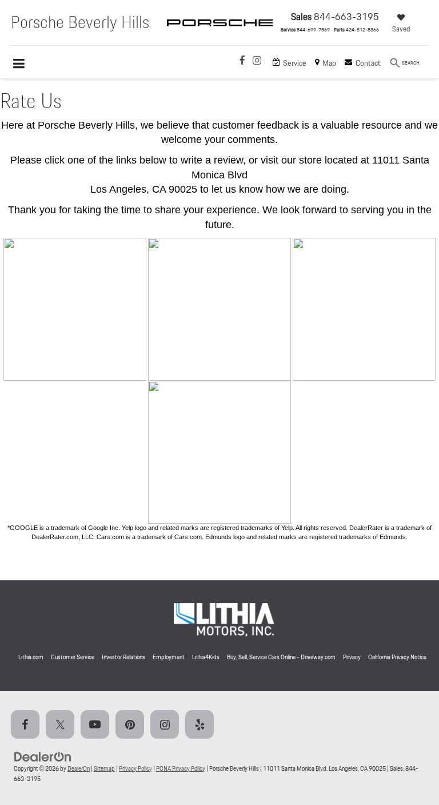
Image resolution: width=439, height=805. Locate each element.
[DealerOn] (43, 756)
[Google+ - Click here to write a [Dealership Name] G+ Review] (74, 309)
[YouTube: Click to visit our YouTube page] (97, 725)
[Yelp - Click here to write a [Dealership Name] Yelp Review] (364, 309)
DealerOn (78, 768)
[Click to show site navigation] (25, 64)
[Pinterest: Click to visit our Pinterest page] (132, 725)
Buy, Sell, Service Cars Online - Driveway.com (281, 657)
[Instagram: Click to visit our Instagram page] (257, 61)
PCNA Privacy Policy (180, 768)
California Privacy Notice (397, 657)
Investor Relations (123, 657)
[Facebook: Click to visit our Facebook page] (242, 61)
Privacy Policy (135, 768)
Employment (169, 657)
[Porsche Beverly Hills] (220, 33)
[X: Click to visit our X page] (62, 725)
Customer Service (72, 657)
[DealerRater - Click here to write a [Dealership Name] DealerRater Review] (219, 309)
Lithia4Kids (206, 657)
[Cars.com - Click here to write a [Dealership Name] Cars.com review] (219, 452)
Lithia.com (30, 657)
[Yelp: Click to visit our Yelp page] (201, 725)
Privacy (352, 657)
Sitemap (104, 768)
